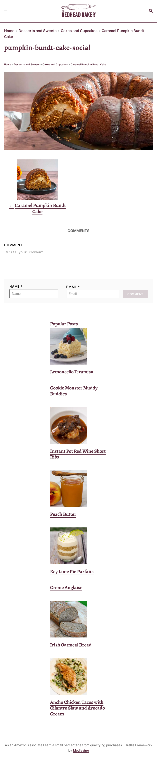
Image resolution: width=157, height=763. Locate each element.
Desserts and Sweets (38, 31)
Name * (16, 286)
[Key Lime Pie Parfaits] (78, 545)
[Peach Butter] (78, 488)
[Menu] (6, 11)
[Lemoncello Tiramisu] (78, 346)
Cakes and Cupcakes (79, 31)
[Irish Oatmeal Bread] (78, 619)
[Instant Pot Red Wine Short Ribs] (78, 425)
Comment (13, 245)
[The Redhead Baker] (78, 11)
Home (9, 31)
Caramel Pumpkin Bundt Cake (88, 64)
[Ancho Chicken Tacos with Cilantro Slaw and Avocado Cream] (78, 676)
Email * (73, 287)
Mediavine (81, 750)
